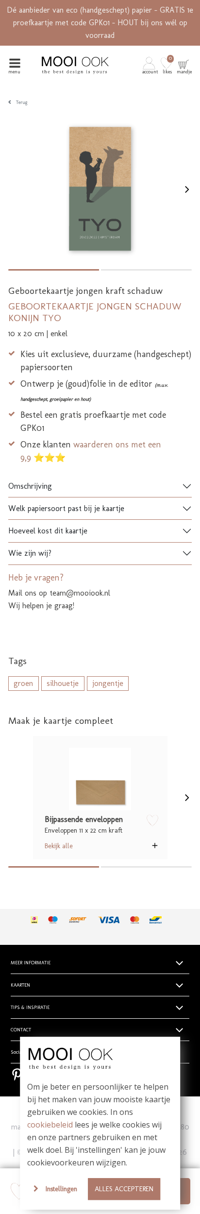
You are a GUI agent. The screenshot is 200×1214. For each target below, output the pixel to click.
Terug (22, 102)
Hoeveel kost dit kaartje (47, 530)
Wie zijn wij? (29, 553)
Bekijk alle (59, 845)
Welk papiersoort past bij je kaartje (66, 508)
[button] (150, 65)
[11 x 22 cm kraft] (100, 779)
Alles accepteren (124, 1188)
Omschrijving (30, 486)
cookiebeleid (50, 1124)
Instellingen (61, 1188)
